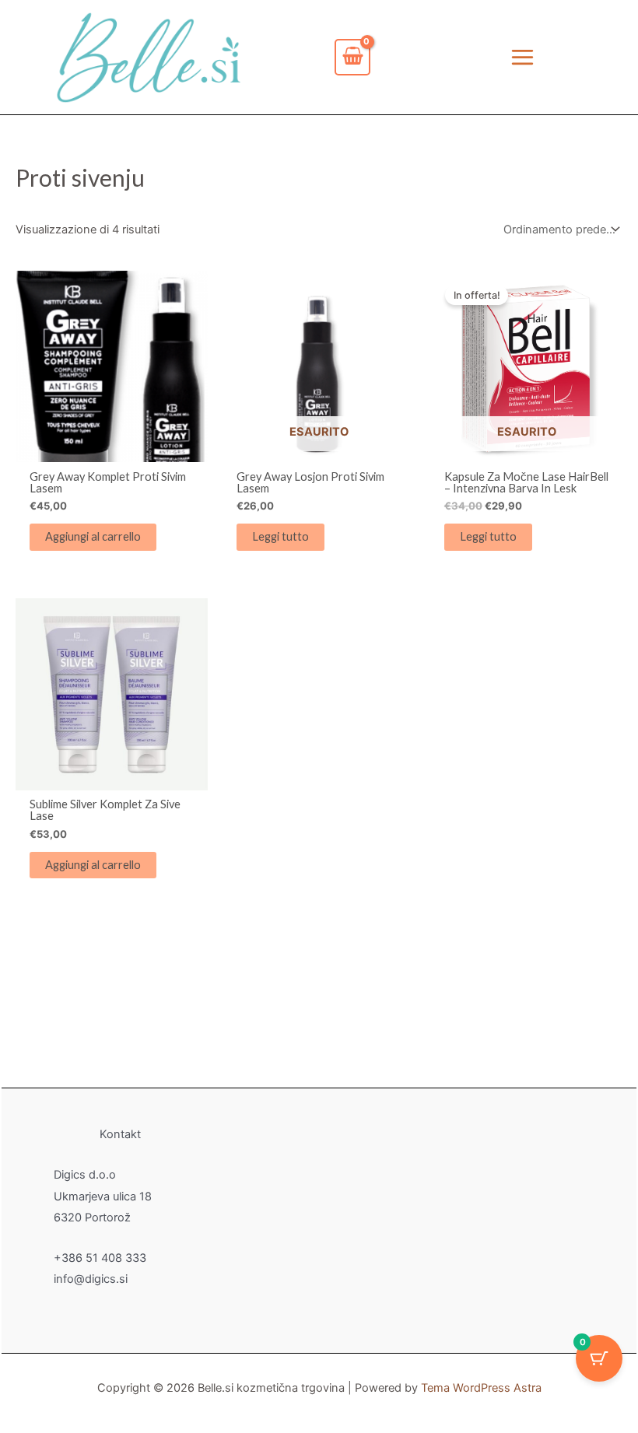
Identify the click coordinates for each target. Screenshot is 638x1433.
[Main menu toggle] (522, 57)
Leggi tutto (280, 536)
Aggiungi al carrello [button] (93, 536)
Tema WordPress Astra (481, 1388)
